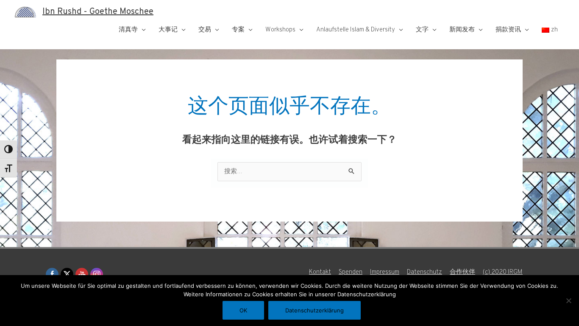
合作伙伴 (462, 272)
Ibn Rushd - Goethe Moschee (97, 11)
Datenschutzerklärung (314, 310)
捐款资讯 (508, 30)
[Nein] (568, 300)
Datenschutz (424, 272)
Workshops (280, 30)
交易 (204, 30)
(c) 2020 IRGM (503, 272)
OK (243, 310)
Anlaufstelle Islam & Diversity (355, 30)
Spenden (350, 272)
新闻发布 (462, 30)
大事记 (168, 30)
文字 (422, 30)
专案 (238, 30)
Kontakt (320, 272)
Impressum (384, 272)
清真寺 (128, 30)
